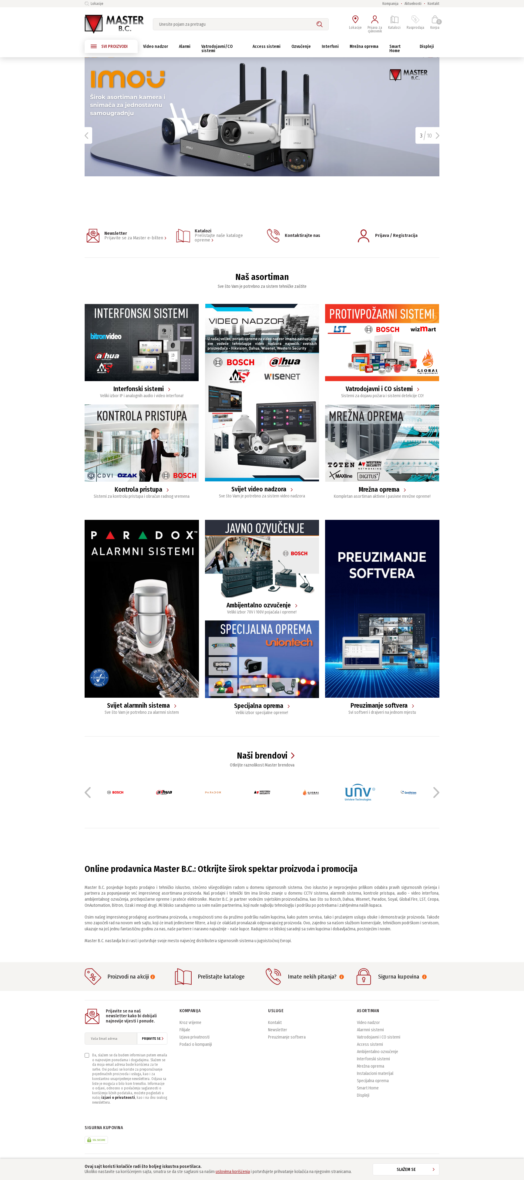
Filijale (185, 1029)
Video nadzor (368, 1022)
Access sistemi (370, 1044)
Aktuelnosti (413, 4)
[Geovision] (408, 792)
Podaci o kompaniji (196, 1044)
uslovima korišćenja (233, 1171)
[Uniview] (359, 792)
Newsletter (277, 1029)
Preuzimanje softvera (287, 1037)
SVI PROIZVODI (114, 46)
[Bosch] (115, 792)
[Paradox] (213, 792)
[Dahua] (164, 792)
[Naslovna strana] (114, 24)
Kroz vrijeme (190, 1022)
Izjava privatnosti (195, 1037)
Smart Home (368, 1088)
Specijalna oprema (373, 1080)
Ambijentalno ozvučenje (377, 1051)
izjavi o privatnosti (118, 1097)
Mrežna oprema (370, 1066)
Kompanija (390, 4)
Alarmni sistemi (370, 1029)
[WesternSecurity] (261, 792)
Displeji (363, 1095)
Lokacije (97, 4)
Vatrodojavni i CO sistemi (378, 1037)
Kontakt (433, 4)
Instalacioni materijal (375, 1073)
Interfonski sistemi (373, 1059)
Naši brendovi (262, 755)
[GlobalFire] (311, 792)
